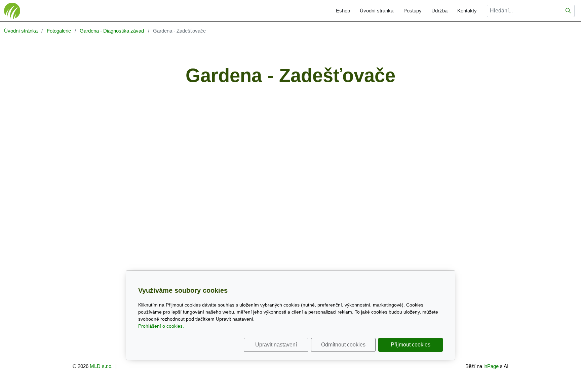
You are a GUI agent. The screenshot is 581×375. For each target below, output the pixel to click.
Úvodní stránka (376, 10)
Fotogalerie (59, 31)
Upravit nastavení (276, 344)
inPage (491, 366)
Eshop (343, 10)
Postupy (412, 10)
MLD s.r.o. (101, 366)
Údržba (439, 10)
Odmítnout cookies (343, 344)
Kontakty (467, 10)
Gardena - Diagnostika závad (112, 31)
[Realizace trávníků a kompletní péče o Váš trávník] (12, 10)
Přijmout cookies (410, 344)
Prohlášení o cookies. (161, 326)
